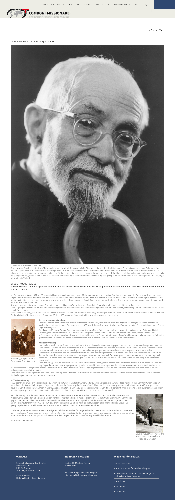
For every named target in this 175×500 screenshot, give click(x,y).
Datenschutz (121, 491)
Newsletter (120, 481)
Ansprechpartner (89, 475)
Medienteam (70, 465)
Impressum (121, 486)
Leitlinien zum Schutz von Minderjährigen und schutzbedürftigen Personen (136, 474)
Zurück (154, 30)
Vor (160, 30)
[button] (146, 4)
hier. (43, 478)
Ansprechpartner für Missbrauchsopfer (133, 468)
